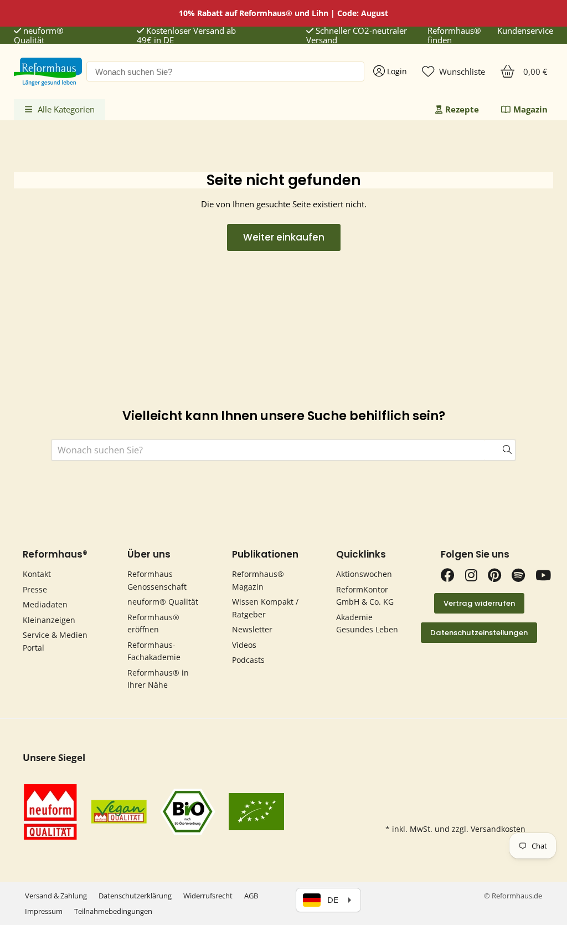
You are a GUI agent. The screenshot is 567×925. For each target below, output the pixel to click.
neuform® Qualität (38, 35)
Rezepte (462, 109)
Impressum (44, 911)
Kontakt (37, 574)
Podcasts (248, 660)
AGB (251, 896)
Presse (35, 589)
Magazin (530, 109)
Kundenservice (525, 31)
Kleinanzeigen (49, 620)
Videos (244, 645)
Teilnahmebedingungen (113, 911)
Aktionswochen (364, 574)
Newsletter (252, 629)
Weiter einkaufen (283, 237)
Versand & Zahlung (56, 896)
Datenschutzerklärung (135, 896)
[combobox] (225, 71)
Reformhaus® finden (454, 35)
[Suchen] (500, 450)
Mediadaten (45, 604)
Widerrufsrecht (208, 896)
